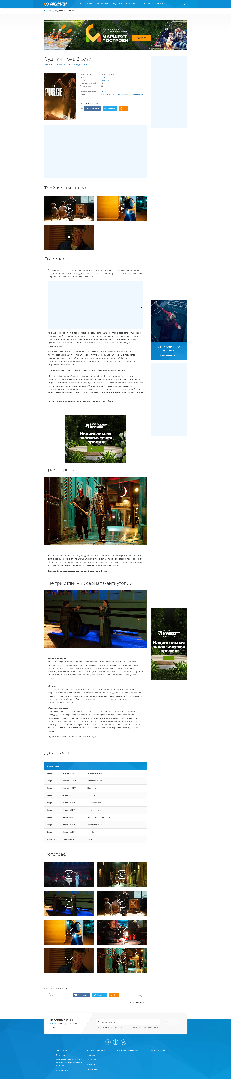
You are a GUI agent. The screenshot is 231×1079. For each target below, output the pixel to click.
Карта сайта (62, 1070)
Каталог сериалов (96, 1050)
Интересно (162, 4)
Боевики (91, 1060)
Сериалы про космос (127, 1050)
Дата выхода (75, 65)
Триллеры (105, 80)
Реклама (60, 1055)
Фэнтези (91, 1065)
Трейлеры (48, 65)
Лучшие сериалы (156, 1050)
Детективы (92, 1069)
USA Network (106, 91)
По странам (102, 4)
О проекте (61, 1050)
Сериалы (48, 11)
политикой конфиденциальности (145, 1027)
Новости (148, 4)
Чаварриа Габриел (108, 94)
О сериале (61, 65)
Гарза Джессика (124, 94)
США (103, 77)
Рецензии (117, 4)
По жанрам (86, 4)
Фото (86, 65)
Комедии (91, 1055)
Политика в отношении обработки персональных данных (69, 1063)
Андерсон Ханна (138, 94)
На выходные (133, 4)
